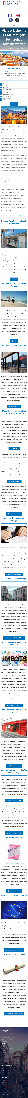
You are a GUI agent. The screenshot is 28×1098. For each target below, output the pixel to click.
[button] (14, 26)
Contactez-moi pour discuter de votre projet (12, 215)
